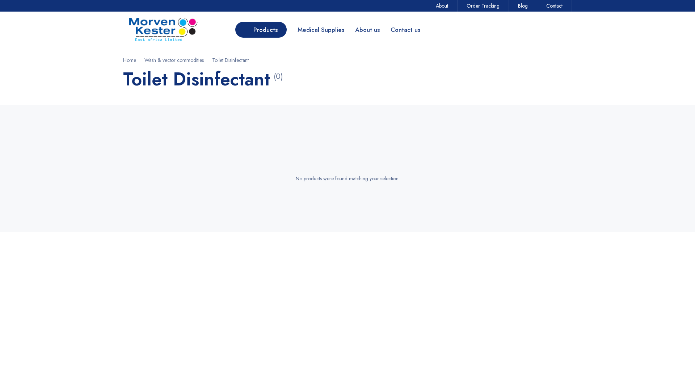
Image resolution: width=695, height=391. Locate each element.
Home (129, 60)
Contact (554, 5)
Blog (523, 5)
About (442, 5)
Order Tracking (483, 5)
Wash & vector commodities (174, 60)
